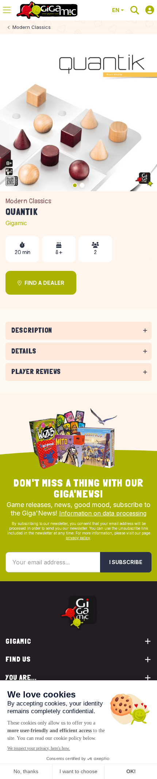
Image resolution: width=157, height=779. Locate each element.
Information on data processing (102, 513)
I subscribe (125, 562)
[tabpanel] (78, 341)
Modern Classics (28, 201)
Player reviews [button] (36, 371)
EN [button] (115, 10)
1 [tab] (74, 185)
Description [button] (31, 330)
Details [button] (24, 351)
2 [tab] (82, 185)
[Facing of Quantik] (78, 112)
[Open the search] (134, 10)
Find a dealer (44, 283)
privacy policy (78, 538)
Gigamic (16, 223)
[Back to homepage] (47, 10)
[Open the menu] (7, 10)
